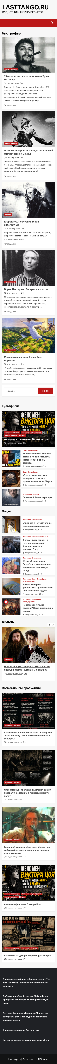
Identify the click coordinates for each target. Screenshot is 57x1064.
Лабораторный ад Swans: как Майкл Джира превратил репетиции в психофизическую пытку (27, 792)
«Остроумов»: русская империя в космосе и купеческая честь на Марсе (37, 478)
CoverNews (28, 1059)
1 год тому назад (31, 529)
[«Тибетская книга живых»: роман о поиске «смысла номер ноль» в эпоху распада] (11, 458)
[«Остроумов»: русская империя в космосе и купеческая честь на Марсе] (11, 478)
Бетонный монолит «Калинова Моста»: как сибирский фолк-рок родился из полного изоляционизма (27, 850)
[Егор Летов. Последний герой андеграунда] (28, 200)
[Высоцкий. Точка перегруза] (11, 497)
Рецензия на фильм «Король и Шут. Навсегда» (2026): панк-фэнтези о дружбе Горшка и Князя (28, 669)
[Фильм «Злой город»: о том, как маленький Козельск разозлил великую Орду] (11, 544)
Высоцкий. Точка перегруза (37, 497)
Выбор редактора (12, 432)
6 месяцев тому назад (33, 466)
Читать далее (10, 105)
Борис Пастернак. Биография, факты (26, 289)
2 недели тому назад (14, 742)
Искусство (27, 520)
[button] (5, 22)
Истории (25, 432)
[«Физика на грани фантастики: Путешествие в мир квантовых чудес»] (11, 586)
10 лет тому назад (13, 229)
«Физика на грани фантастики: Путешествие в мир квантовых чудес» (37, 587)
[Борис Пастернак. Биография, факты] (28, 267)
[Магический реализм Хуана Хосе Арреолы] (28, 335)
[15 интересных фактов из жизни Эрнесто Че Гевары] (28, 54)
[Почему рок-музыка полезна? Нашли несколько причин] (11, 606)
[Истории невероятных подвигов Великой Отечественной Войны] (28, 129)
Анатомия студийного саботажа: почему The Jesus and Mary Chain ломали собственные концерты (28, 735)
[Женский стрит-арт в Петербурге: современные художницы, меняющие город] (11, 565)
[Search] (52, 22)
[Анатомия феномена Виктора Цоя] (28, 882)
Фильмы (45, 537)
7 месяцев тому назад (33, 501)
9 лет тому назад (12, 83)
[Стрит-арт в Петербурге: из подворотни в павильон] (11, 524)
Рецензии (9, 659)
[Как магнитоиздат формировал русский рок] (28, 934)
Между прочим (11, 69)
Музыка (8, 214)
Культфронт (10, 282)
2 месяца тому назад (14, 443)
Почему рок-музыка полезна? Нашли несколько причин (38, 608)
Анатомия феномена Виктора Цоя (26, 439)
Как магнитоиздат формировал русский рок (27, 955)
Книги (25, 450)
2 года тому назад (31, 594)
